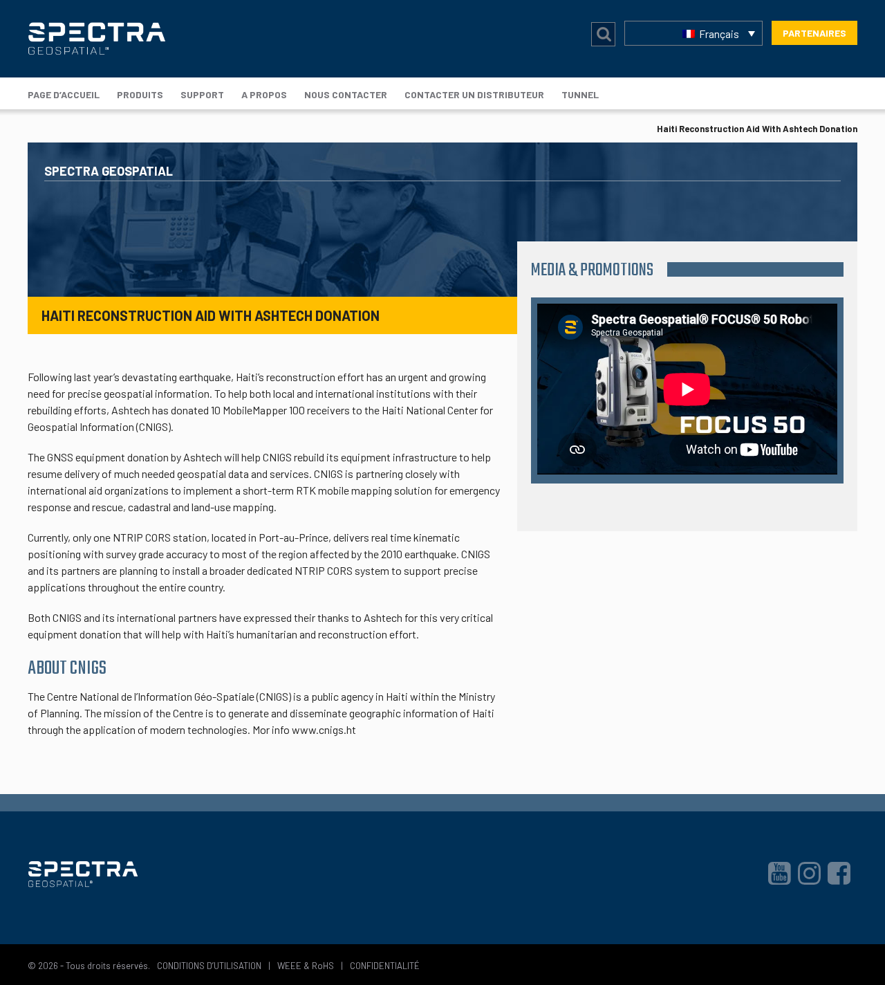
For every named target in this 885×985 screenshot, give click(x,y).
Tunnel (580, 94)
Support (202, 94)
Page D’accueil (64, 94)
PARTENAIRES (814, 33)
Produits (140, 94)
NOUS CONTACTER (345, 94)
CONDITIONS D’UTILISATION (209, 965)
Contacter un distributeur (474, 94)
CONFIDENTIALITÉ (385, 965)
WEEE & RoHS (305, 965)
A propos (264, 94)
